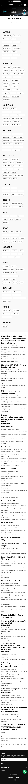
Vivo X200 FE (6, 272)
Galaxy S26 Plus (16, 67)
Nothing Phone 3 (6, 140)
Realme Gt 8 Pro (6, 291)
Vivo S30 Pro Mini (20, 269)
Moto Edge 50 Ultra (19, 175)
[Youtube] (17, 780)
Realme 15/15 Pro (6, 294)
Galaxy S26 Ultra (6, 67)
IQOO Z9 (14, 241)
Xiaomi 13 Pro (6, 194)
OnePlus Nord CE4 (7, 121)
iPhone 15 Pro (17, 48)
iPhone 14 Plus (6, 58)
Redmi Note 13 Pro (7, 206)
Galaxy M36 (20, 73)
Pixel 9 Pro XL (6, 253)
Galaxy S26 (5, 70)
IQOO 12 (20, 241)
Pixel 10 (21, 250)
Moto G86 (5, 162)
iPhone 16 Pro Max (7, 42)
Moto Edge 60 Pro (6, 165)
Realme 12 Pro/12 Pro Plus (19, 298)
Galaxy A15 (5, 93)
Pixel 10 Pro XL (6, 250)
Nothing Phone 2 (6, 150)
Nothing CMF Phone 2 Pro (18, 140)
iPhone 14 (14, 58)
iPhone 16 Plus (6, 45)
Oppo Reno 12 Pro (7, 317)
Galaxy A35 (20, 93)
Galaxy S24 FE (6, 83)
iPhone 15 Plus (6, 51)
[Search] (20, 5)
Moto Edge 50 (6, 172)
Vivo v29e (15, 282)
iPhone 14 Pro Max (7, 54)
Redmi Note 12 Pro (18, 206)
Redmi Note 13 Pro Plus (17, 203)
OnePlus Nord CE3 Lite (15, 124)
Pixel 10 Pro (14, 250)
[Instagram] (12, 780)
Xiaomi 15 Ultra (6, 191)
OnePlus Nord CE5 (7, 111)
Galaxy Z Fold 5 (15, 96)
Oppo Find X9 (16, 310)
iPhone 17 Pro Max (7, 35)
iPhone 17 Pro (17, 35)
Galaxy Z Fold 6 (15, 83)
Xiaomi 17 (14, 187)
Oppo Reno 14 (6, 313)
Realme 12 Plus (6, 301)
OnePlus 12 (5, 124)
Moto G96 (12, 162)
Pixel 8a (4, 257)
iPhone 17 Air (5, 38)
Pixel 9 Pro (14, 253)
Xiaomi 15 (14, 191)
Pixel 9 (20, 253)
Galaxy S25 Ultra (15, 80)
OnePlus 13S (5, 115)
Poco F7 (21, 216)
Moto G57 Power (15, 159)
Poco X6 (4, 219)
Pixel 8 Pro (11, 257)
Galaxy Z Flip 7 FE (7, 76)
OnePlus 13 (22, 115)
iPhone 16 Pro (17, 42)
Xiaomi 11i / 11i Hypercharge (17, 194)
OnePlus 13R (14, 115)
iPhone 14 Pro (17, 54)
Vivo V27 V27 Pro (6, 282)
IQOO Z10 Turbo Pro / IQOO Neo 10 (10, 235)
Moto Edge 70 (6, 159)
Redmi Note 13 (6, 203)
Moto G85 (14, 172)
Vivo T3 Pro (5, 279)
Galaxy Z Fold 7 (16, 76)
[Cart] (25, 5)
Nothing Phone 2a (18, 146)
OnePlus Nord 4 (6, 118)
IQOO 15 (5, 231)
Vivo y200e (13, 279)
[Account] (22, 5)
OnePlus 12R (16, 121)
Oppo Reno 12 (15, 313)
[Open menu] (3, 5)
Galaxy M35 (14, 86)
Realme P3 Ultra (16, 294)
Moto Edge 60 (20, 162)
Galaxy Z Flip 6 (6, 86)
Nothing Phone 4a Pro (17, 134)
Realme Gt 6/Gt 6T (7, 298)
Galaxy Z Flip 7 (6, 80)
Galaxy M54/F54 (6, 99)
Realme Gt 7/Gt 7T (17, 291)
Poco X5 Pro (18, 219)
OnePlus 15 (13, 108)
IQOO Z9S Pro (6, 241)
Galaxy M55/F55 (6, 89)
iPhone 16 (14, 45)
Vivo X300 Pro (6, 266)
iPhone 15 (14, 51)
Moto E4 (15, 178)
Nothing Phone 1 (16, 150)
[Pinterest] (8, 780)
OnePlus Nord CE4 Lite (17, 118)
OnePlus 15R (5, 108)
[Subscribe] (25, 759)
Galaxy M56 (12, 73)
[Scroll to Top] (25, 777)
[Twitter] (15, 780)
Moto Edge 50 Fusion (7, 175)
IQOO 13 (11, 231)
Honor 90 (5, 326)
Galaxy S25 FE (14, 70)
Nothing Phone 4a (6, 137)
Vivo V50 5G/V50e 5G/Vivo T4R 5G (10, 276)
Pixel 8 (17, 257)
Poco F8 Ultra (14, 216)
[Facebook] (10, 780)
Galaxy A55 (12, 93)
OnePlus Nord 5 (17, 111)
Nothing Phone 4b (6, 134)
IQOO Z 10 (14, 238)
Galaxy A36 (5, 73)
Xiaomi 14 (21, 191)
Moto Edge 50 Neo (18, 169)
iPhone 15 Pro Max (7, 48)
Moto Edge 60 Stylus (17, 165)
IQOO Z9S (22, 238)
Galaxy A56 (22, 70)
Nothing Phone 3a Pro (7, 143)
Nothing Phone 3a (18, 143)
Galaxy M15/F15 (16, 89)
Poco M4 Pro (5, 222)
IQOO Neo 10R (6, 238)
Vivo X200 (13, 272)
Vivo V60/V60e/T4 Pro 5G (8, 269)
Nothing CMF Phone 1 (7, 146)
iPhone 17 (13, 38)
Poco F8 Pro (5, 216)
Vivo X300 (14, 266)
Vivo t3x (21, 282)
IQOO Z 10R (18, 231)
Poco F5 (11, 219)
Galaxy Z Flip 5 (6, 96)
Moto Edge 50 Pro (6, 178)
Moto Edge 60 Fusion (7, 169)
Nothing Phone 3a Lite (17, 137)
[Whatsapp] (19, 780)
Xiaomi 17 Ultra (6, 187)
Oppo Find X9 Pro (6, 310)
